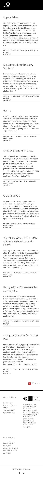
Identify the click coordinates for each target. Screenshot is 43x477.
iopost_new (8, 136)
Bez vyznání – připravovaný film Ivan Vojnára (20, 288)
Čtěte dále (6, 54)
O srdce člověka (12, 195)
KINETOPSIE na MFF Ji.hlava (18, 150)
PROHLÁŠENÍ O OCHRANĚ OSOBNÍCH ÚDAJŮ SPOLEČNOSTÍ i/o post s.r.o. (10, 448)
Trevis (7, 50)
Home (22, 50)
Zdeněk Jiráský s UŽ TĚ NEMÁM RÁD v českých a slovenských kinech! (20, 241)
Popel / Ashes (10, 17)
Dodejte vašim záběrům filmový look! (20, 337)
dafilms (7, 110)
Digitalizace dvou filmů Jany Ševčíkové (18, 66)
